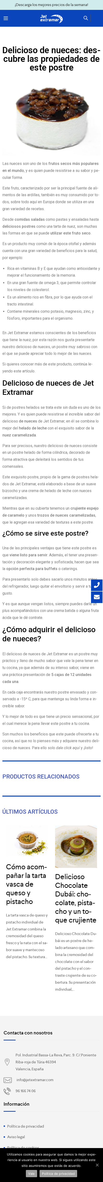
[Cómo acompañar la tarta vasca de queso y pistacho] (27, 841)
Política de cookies (23, 1147)
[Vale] (97, 1165)
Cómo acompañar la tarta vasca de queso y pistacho (26, 884)
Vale (31, 1174)
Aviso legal (16, 1136)
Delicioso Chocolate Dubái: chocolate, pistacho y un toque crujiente (76, 898)
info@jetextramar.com (35, 1079)
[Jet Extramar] (51, 19)
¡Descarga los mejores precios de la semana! (51, 4)
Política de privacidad (25, 1126)
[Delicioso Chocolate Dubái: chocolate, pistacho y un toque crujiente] (76, 846)
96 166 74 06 (26, 1090)
